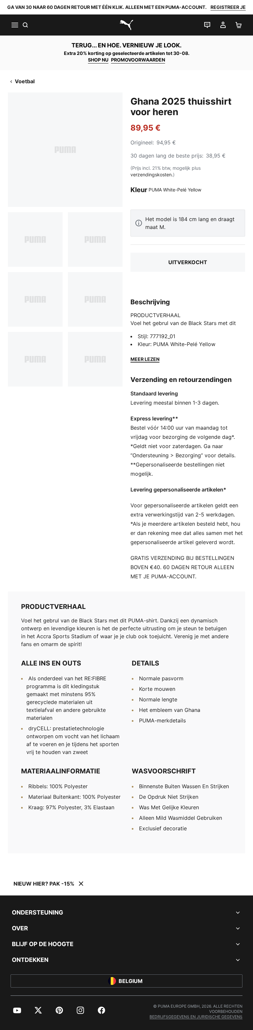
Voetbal (25, 81)
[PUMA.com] (126, 25)
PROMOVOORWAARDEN (138, 60)
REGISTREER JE (228, 7)
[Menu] (14, 25)
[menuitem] (17, 1010)
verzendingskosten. (151, 174)
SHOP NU (98, 60)
